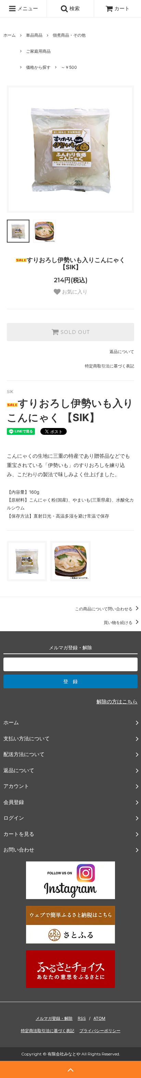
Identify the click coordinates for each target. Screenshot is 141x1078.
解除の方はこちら (117, 701)
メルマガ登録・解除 (54, 1018)
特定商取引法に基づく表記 (109, 365)
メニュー (27, 8)
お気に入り (74, 292)
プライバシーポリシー (99, 1030)
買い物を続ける (118, 622)
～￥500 (69, 67)
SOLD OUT (74, 332)
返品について (122, 351)
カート (122, 8)
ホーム (9, 35)
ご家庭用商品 (38, 51)
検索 (74, 8)
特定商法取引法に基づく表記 (47, 1030)
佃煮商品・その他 (69, 35)
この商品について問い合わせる (104, 608)
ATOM (99, 1018)
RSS (82, 1018)
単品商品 (34, 35)
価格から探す (38, 67)
